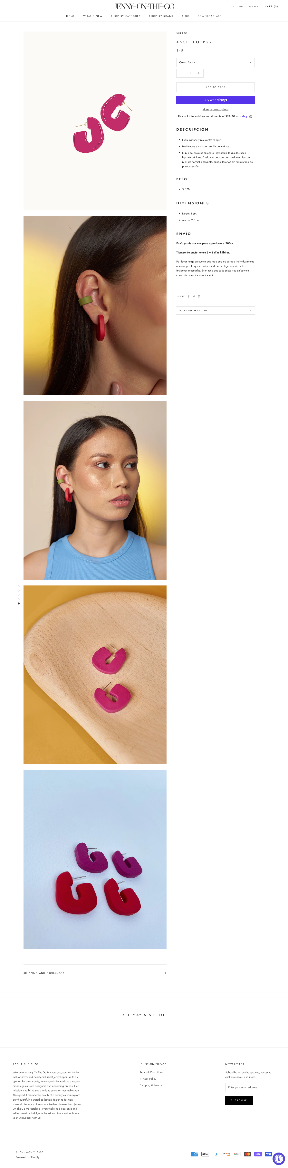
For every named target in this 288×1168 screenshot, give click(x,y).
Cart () (271, 6)
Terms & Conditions (151, 1072)
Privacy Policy (148, 1079)
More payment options (215, 109)
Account (237, 6)
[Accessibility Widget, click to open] (279, 1159)
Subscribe (239, 1100)
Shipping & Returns (151, 1085)
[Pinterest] (199, 296)
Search (254, 6)
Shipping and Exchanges (44, 973)
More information (193, 310)
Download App (210, 16)
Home (70, 16)
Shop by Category (126, 16)
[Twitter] (194, 296)
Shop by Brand (161, 16)
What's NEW (93, 16)
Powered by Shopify (27, 1157)
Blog (185, 16)
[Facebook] (188, 296)
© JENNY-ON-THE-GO (30, 1152)
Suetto (181, 33)
